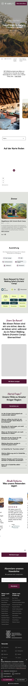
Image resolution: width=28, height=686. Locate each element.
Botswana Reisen (5, 598)
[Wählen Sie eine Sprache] (13, 3)
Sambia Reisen (4, 613)
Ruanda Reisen (4, 611)
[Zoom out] (3, 180)
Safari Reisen (15, 615)
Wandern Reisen (16, 622)
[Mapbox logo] (5, 185)
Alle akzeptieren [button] (7, 679)
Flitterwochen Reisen (17, 604)
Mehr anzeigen (5, 231)
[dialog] (14, 672)
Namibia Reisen (4, 609)
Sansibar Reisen (5, 615)
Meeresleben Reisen (17, 613)
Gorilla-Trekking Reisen (17, 609)
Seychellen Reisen (5, 617)
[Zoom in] (3, 178)
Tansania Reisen (5, 624)
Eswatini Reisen (4, 600)
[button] (14, 211)
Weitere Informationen (21, 668)
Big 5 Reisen (15, 598)
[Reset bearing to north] (3, 182)
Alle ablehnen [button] (21, 679)
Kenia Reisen (4, 602)
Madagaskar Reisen (5, 604)
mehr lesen (18, 76)
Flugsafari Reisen (16, 606)
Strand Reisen (15, 619)
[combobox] (2, 659)
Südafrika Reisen (5, 622)
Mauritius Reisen (5, 606)
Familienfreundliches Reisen (18, 602)
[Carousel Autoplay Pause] (25, 550)
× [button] (26, 659)
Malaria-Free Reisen (16, 611)
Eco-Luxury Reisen (16, 600)
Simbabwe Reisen (5, 619)
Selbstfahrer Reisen (16, 617)
